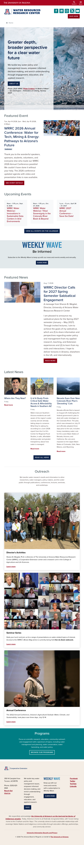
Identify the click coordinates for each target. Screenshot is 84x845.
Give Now (73, 16)
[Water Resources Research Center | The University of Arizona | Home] (22, 12)
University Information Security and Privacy (42, 833)
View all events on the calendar (42, 231)
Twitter (72, 781)
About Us (13, 84)
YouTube (73, 784)
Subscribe (42, 263)
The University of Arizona (59, 837)
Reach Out (8, 791)
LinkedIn (73, 786)
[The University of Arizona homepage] (19, 2)
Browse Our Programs (42, 752)
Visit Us (7, 793)
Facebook (74, 778)
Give (27, 807)
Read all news (42, 457)
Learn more (11, 567)
